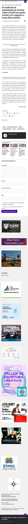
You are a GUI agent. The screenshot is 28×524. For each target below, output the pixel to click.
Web (2, 195)
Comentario (4, 165)
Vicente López (17, 5)
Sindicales (11, 5)
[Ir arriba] (25, 514)
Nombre (3, 180)
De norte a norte (7, 21)
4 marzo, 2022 (16, 21)
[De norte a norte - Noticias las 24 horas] (14, 2)
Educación (5, 5)
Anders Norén (8, 521)
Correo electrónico (6, 188)
